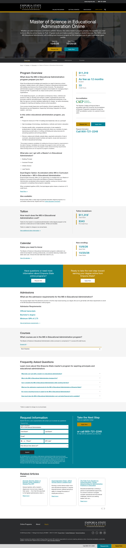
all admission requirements (30, 323)
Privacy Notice (39, 462)
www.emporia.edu (89, 1)
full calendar (26, 258)
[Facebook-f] (93, 532)
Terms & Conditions (80, 532)
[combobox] (44, 427)
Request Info (83, 124)
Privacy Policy (61, 532)
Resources (87, 9)
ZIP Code (48, 441)
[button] (105, 9)
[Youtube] (100, 532)
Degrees (27, 65)
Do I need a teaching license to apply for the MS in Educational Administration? (45, 391)
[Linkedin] (104, 532)
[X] (97, 532)
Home (21, 65)
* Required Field (24, 423)
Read (24, 191)
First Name (24, 431)
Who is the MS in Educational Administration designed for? (39, 378)
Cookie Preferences (70, 532)
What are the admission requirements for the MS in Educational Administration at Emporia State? (51, 387)
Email (23, 436)
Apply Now (98, 9)
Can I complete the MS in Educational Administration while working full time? (45, 382)
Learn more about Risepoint (53, 462)
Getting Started (73, 9)
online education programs (52, 201)
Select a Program (25, 425)
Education (34, 65)
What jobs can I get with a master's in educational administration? (41, 373)
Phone (28, 441)
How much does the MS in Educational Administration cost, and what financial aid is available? (50, 396)
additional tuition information (30, 230)
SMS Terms (44, 462)
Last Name (48, 431)
